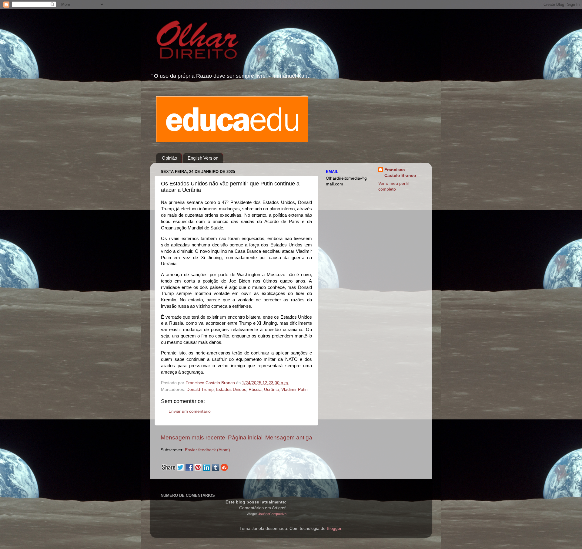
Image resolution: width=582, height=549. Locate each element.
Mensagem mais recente (193, 437)
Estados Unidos (231, 389)
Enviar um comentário (190, 411)
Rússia (255, 389)
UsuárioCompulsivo (272, 514)
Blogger (334, 528)
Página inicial (245, 437)
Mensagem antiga (288, 437)
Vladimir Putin (294, 389)
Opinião (169, 158)
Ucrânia (271, 389)
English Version (203, 158)
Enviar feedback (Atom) (207, 450)
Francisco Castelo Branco (400, 173)
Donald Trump (200, 389)
